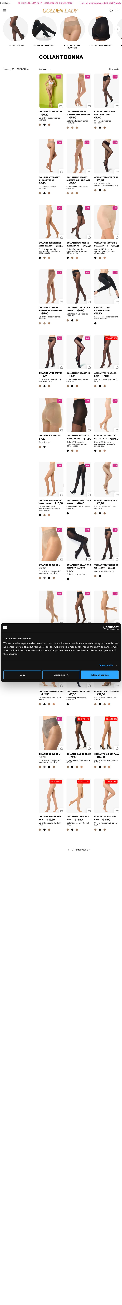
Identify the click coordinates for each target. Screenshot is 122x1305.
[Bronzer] (49, 124)
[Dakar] (72, 127)
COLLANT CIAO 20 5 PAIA (51, 691)
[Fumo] (44, 578)
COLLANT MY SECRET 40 (106, 177)
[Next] (118, 29)
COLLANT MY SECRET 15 (50, 111)
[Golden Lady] (61, 11)
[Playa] (49, 258)
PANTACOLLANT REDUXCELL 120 (102, 309)
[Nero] (44, 124)
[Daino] (104, 190)
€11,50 (59, 245)
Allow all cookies (100, 674)
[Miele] (54, 704)
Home (5, 69)
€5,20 (45, 114)
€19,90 (106, 376)
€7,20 (42, 438)
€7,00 (72, 694)
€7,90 (70, 570)
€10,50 (87, 245)
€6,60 (111, 567)
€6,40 (97, 117)
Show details (106, 665)
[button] (111, 11)
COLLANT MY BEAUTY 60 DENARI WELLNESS (79, 566)
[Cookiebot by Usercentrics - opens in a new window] (106, 628)
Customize (59, 674)
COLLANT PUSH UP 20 (49, 435)
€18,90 (106, 819)
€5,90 (72, 117)
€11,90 (98, 313)
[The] (77, 127)
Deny (22, 674)
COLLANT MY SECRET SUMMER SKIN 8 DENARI (78, 113)
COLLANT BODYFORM (49, 564)
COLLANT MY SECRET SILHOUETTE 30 (104, 113)
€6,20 (42, 567)
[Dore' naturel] (44, 258)
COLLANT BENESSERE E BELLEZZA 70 (78, 244)
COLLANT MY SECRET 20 (50, 373)
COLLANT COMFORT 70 (78, 691)
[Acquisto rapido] (59, 104)
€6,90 (80, 310)
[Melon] (40, 124)
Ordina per (43, 69)
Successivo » (83, 849)
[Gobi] (68, 127)
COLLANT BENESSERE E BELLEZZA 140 (50, 244)
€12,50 (45, 694)
